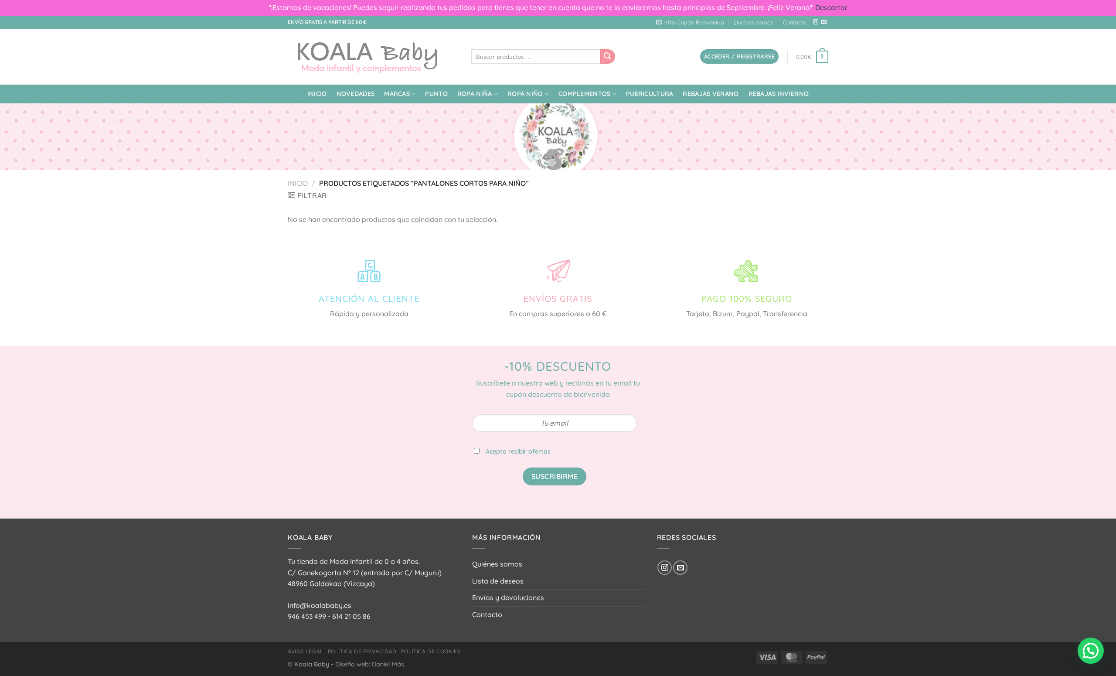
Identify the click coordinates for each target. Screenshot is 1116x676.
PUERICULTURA (649, 94)
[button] (1091, 651)
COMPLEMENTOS (584, 94)
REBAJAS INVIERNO (779, 94)
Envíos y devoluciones (508, 597)
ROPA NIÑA (474, 94)
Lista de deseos (498, 581)
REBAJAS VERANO (710, 94)
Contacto (794, 22)
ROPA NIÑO (525, 94)
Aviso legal (305, 651)
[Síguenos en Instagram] (815, 22)
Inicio (317, 94)
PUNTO (436, 94)
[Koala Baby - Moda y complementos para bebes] (373, 56)
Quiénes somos (753, 22)
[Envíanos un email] (824, 22)
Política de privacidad (362, 651)
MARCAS (397, 94)
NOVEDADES (356, 94)
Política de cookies (431, 651)
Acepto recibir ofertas (518, 451)
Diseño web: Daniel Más (369, 664)
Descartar (831, 7)
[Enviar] (607, 56)
